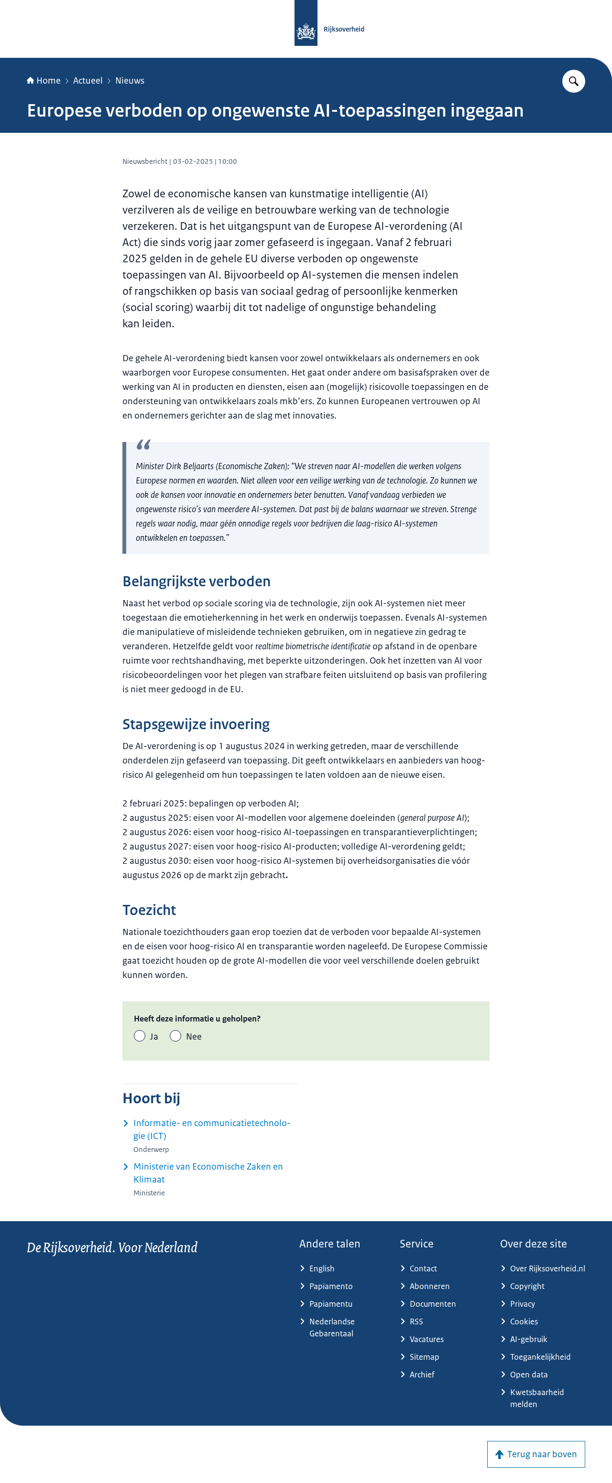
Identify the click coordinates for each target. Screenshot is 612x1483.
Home (48, 80)
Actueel (88, 80)
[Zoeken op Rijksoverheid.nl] (573, 81)
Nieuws (129, 80)
